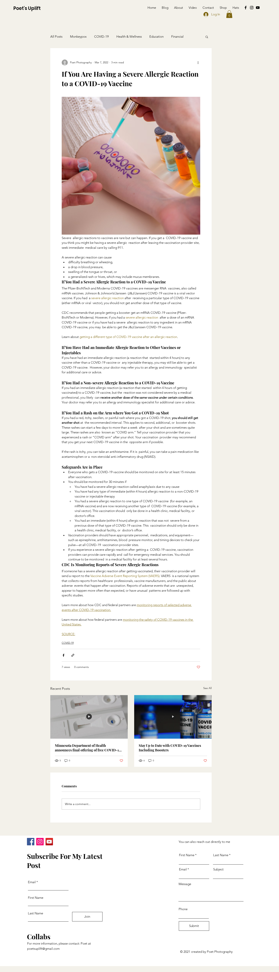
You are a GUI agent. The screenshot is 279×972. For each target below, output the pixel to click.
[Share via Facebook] (63, 655)
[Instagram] (251, 7)
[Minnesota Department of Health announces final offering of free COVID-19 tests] (89, 717)
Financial (177, 36)
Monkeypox (78, 36)
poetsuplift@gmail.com (43, 949)
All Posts (56, 36)
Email (32, 882)
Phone (183, 909)
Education (156, 36)
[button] (229, 14)
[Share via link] (73, 655)
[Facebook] (245, 7)
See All (207, 688)
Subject (218, 869)
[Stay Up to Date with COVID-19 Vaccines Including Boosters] (173, 717)
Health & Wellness (129, 36)
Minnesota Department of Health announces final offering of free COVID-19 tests (88, 747)
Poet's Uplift (27, 8)
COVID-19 (101, 36)
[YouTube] (257, 7)
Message (185, 884)
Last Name (35, 913)
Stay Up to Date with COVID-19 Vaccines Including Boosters (170, 747)
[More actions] (198, 62)
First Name (35, 897)
